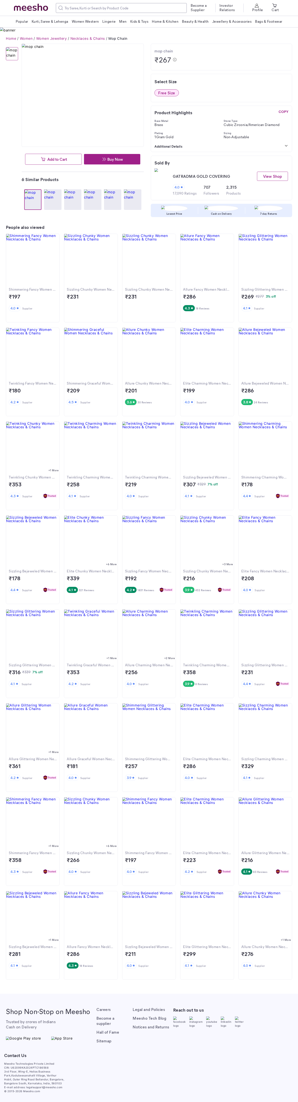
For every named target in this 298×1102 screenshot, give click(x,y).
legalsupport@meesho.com (44, 1087)
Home (11, 38)
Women (26, 38)
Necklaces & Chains (87, 38)
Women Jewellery (51, 38)
